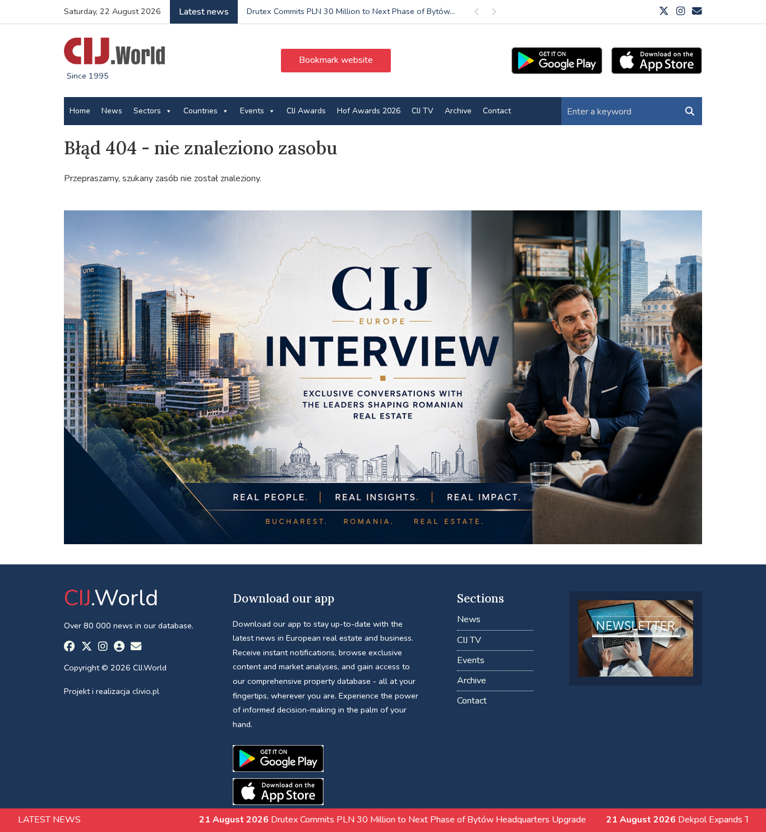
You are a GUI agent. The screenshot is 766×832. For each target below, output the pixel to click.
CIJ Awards (306, 110)
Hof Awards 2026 (368, 110)
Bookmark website (336, 60)
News (111, 110)
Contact (497, 110)
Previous (476, 13)
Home (80, 110)
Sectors (147, 110)
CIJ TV (422, 110)
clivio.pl (145, 691)
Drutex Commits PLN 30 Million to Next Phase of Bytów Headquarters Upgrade (343, 819)
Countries (200, 110)
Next (493, 13)
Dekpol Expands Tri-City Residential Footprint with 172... (349, 11)
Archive (458, 110)
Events (252, 110)
